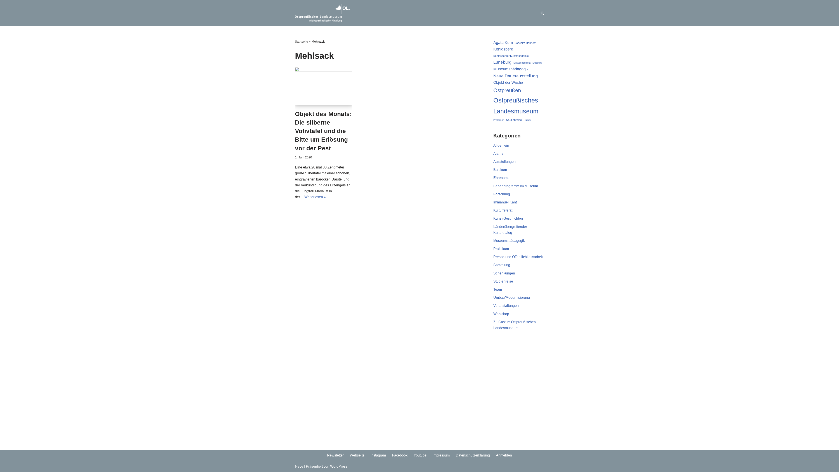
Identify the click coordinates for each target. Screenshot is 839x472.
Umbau (527, 120)
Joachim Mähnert (525, 43)
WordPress (338, 466)
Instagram (378, 455)
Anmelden (504, 455)
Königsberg (503, 49)
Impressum (441, 455)
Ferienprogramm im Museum (515, 186)
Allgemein (501, 145)
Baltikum (500, 170)
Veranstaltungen (506, 305)
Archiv (498, 153)
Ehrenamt (500, 178)
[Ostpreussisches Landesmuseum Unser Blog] (322, 13)
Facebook (399, 455)
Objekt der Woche (508, 82)
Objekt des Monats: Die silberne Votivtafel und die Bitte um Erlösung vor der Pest (323, 131)
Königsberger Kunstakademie (511, 55)
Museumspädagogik (511, 69)
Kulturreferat (502, 210)
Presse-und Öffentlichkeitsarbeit (518, 257)
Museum (537, 62)
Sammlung (501, 265)
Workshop (501, 314)
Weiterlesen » (315, 197)
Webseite (357, 455)
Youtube (420, 455)
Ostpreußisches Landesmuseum (515, 106)
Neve (299, 466)
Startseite (301, 41)
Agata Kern (503, 42)
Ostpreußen (507, 90)
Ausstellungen (504, 161)
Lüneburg (502, 62)
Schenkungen (504, 273)
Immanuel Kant (505, 202)
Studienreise (514, 119)
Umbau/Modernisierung (511, 297)
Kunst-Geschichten (508, 218)
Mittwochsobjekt (521, 62)
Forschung (501, 194)
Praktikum (498, 120)
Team (497, 289)
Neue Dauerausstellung (515, 76)
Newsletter (335, 455)
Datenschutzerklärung (473, 455)
